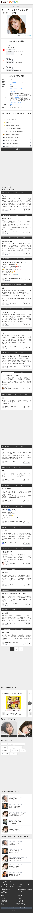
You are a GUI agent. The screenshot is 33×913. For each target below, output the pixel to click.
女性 (24, 750)
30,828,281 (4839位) (18, 51)
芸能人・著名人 (20, 744)
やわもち (7, 479)
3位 (6, 233)
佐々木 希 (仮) (10, 47)
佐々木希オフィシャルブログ (16, 90)
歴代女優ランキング (14, 798)
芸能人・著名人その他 (22, 812)
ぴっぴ (6, 623)
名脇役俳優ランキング (14, 874)
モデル (4, 744)
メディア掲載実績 (5, 889)
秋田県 (11, 84)
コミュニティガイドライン (23, 884)
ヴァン (6, 584)
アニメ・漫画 (17, 820)
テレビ (8, 692)
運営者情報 (19, 886)
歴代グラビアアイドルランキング (9, 258)
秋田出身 (14, 753)
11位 (6, 280)
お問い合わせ (4, 892)
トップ (2, 6)
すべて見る (16, 149)
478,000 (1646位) (18, 54)
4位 (6, 254)
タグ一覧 (18, 898)
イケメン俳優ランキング (15, 806)
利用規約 (3, 891)
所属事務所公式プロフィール (16, 88)
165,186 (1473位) (18, 70)
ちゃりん (7, 232)
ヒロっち (7, 603)
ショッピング (4, 900)
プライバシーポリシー (22, 891)
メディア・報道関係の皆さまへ (24, 889)
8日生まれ (16, 750)
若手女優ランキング (14, 829)
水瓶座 (4, 747)
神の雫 (16, 95)
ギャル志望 (8, 388)
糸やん (6, 366)
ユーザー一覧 (19, 901)
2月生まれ (19, 747)
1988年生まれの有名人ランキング (9, 284)
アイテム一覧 (9, 6)
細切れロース (8, 406)
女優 (11, 744)
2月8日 (14, 82)
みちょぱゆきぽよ (9, 278)
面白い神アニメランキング (15, 821)
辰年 (11, 747)
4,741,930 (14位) (18, 62)
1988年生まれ (6, 750)
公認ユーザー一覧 (20, 905)
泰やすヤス (8, 642)
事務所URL (12, 91)
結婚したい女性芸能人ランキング (9, 237)
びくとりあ (8, 563)
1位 (6, 304)
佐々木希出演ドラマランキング (12, 694)
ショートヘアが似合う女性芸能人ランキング (11, 330)
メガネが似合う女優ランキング (8, 308)
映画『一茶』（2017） (15, 104)
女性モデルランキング (7, 467)
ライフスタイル (4, 905)
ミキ (6, 253)
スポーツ (3, 903)
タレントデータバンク (26, 35)
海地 (6, 461)
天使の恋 (17, 97)
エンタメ (4, 692)
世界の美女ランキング (7, 527)
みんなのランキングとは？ (7, 884)
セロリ (6, 500)
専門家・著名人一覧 (21, 903)
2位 (6, 210)
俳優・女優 (5, 753)
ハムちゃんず (8, 303)
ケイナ (6, 209)
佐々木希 (17, 6)
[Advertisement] (16, 168)
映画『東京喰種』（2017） (16, 102)
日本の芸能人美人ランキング (8, 192)
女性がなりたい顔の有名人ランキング (10, 215)
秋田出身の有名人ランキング (8, 446)
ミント (6, 542)
